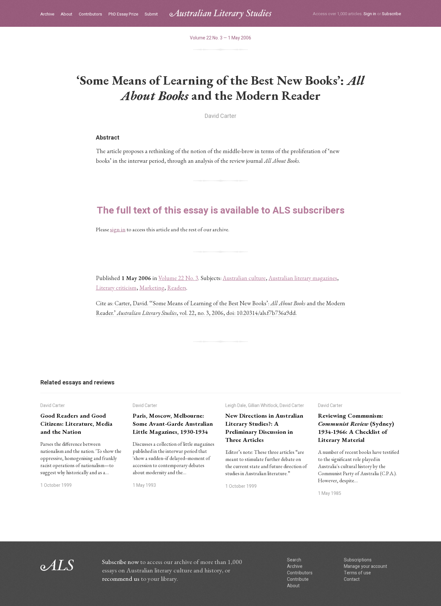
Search (294, 560)
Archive (47, 14)
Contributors (90, 14)
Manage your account (365, 566)
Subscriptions (358, 560)
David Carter (220, 116)
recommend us (120, 578)
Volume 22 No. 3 (178, 278)
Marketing (151, 287)
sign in (118, 229)
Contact (352, 579)
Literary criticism (116, 287)
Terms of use (357, 572)
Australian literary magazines (303, 278)
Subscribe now (120, 562)
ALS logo (220, 14)
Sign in (370, 14)
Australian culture (244, 278)
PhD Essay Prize (123, 14)
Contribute (298, 579)
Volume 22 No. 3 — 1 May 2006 (220, 38)
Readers (176, 287)
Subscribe (391, 14)
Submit (151, 14)
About (66, 14)
